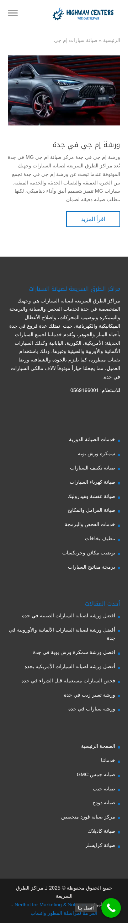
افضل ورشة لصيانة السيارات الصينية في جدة (68, 615)
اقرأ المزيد (93, 219)
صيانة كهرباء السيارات (92, 482)
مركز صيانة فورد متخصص (88, 817)
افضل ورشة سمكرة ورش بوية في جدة (74, 652)
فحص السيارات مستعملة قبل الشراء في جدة (68, 680)
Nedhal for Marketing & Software (50, 904)
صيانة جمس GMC (96, 774)
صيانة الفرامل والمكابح (91, 510)
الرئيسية (111, 40)
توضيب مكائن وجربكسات (88, 553)
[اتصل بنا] (111, 908)
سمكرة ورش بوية (96, 453)
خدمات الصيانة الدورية (92, 439)
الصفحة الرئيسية (98, 746)
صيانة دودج (103, 802)
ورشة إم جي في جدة (86, 144)
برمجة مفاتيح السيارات (91, 567)
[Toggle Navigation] (13, 14)
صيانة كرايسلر (100, 845)
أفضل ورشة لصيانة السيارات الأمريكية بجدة (70, 666)
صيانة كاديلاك (101, 831)
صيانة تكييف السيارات (92, 468)
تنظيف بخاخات (100, 538)
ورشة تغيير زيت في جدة (89, 695)
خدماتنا (108, 760)
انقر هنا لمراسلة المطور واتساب (64, 913)
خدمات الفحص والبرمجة (90, 524)
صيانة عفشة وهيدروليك (91, 496)
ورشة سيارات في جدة (91, 709)
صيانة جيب (104, 788)
